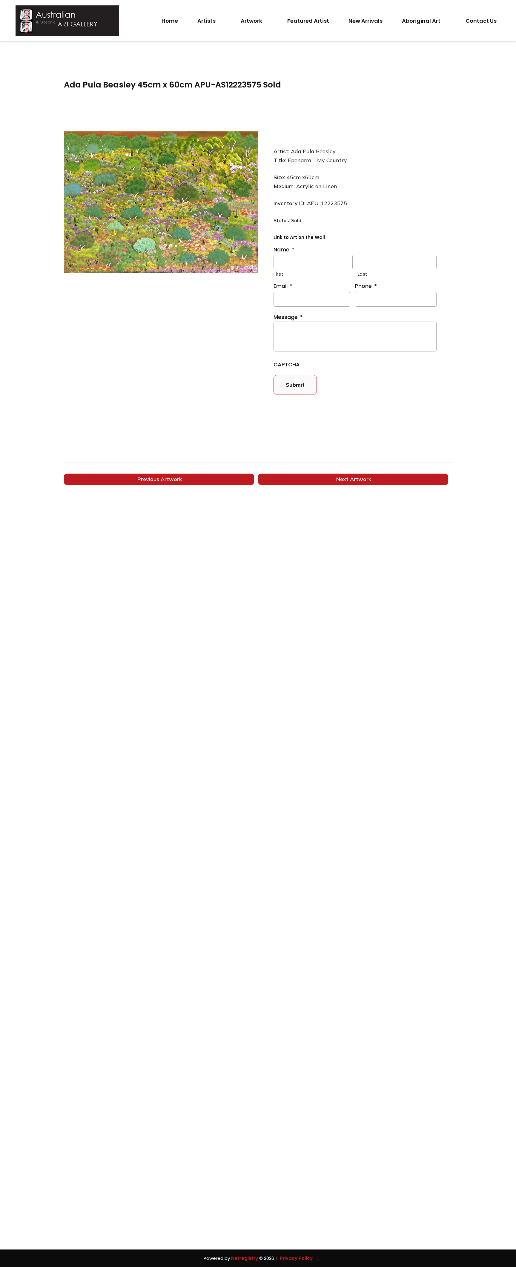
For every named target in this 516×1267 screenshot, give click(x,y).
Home (170, 20)
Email (283, 285)
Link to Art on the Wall (299, 237)
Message (288, 317)
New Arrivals (365, 20)
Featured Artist (308, 20)
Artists (206, 20)
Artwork (251, 20)
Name (284, 249)
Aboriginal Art (421, 20)
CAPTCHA (287, 364)
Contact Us (481, 20)
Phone (366, 285)
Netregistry (244, 1258)
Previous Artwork (159, 479)
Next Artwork (353, 479)
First (278, 274)
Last (363, 274)
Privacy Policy (296, 1258)
